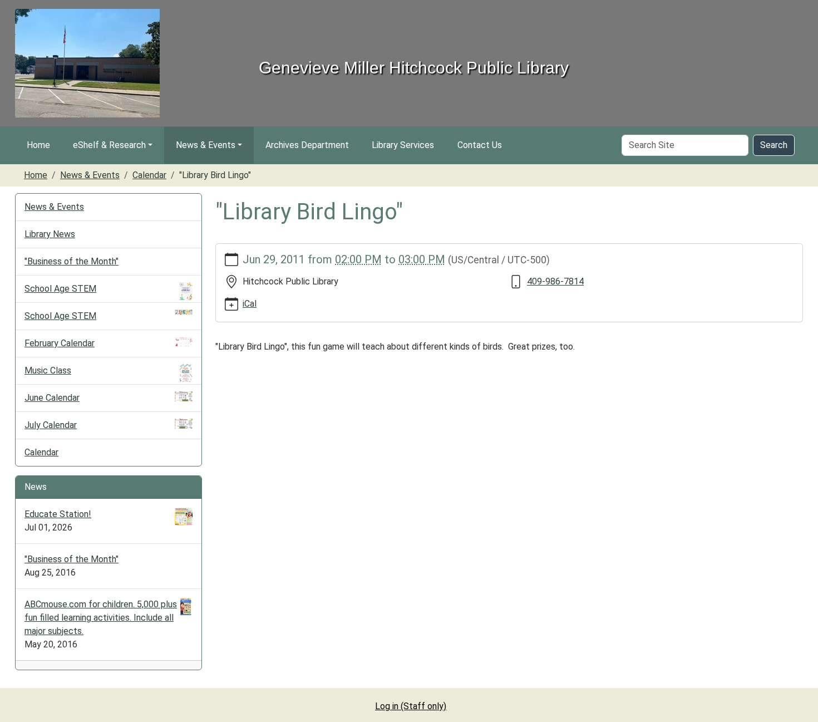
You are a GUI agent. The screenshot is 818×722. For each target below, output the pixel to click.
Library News (49, 234)
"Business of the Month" (71, 261)
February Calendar (59, 343)
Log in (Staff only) (410, 706)
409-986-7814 (555, 281)
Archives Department (307, 145)
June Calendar (52, 397)
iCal (250, 303)
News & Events (205, 145)
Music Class (47, 370)
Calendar (149, 175)
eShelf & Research (109, 145)
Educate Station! (57, 514)
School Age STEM (60, 288)
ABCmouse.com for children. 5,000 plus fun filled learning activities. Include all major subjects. (100, 617)
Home (38, 145)
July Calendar (50, 425)
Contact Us (479, 145)
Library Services (403, 145)
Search (773, 145)
